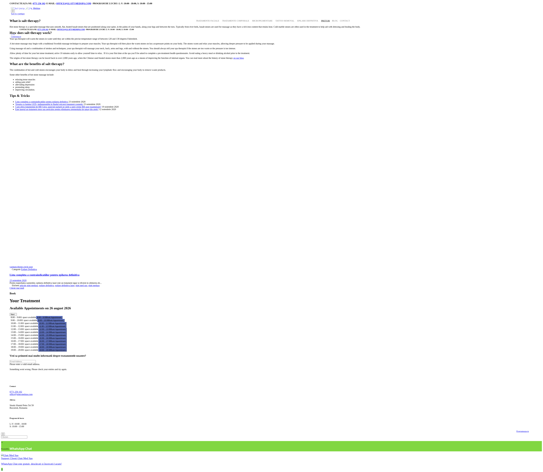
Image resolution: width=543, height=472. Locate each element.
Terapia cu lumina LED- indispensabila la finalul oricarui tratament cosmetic (49, 104)
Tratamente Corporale (235, 21)
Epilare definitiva (307, 21)
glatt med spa (81, 285)
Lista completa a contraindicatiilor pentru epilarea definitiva (41, 102)
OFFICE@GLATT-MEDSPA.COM (73, 3)
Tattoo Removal (284, 21)
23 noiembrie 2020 (18, 280)
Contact (345, 21)
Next (13, 314)
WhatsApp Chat (21, 449)
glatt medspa (94, 285)
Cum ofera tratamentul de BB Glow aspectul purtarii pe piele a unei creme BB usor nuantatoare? (58, 107)
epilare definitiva (46, 285)
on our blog (238, 58)
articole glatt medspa (29, 285)
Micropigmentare (262, 21)
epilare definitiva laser (64, 285)
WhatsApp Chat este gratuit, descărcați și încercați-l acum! (31, 463)
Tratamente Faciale (207, 21)
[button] (16, 37)
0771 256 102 (39, 3)
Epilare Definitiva (29, 269)
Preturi (325, 21)
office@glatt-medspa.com (21, 394)
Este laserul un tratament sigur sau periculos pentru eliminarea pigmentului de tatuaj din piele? (57, 109)
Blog (335, 21)
